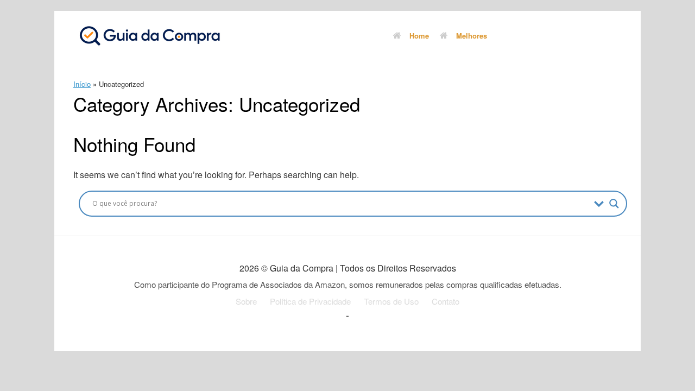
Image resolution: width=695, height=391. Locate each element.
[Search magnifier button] (614, 203)
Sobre (246, 301)
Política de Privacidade (310, 301)
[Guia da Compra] (149, 35)
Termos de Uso (391, 301)
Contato (445, 301)
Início (82, 84)
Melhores (471, 35)
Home (419, 35)
